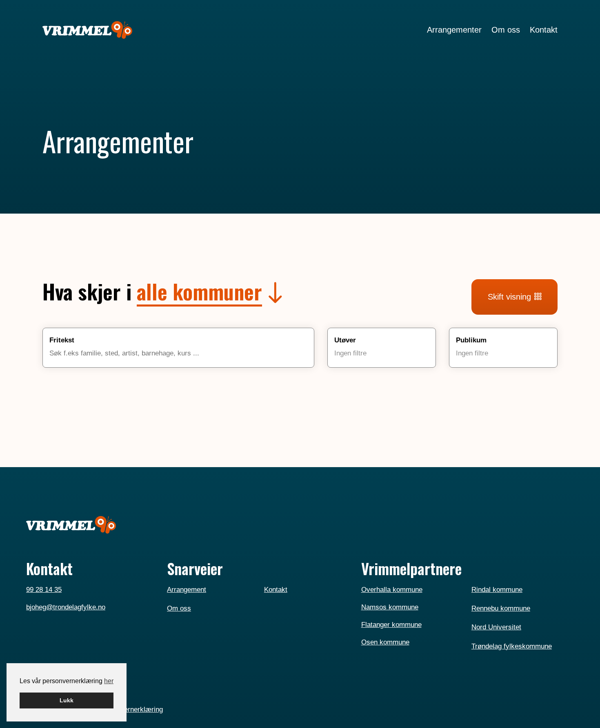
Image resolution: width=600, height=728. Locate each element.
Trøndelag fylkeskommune (511, 646)
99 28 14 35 (44, 589)
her (108, 680)
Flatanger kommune (391, 624)
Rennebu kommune (500, 608)
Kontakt (275, 589)
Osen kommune (385, 642)
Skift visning (509, 296)
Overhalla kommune (391, 589)
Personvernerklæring (131, 709)
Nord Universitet (496, 627)
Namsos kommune (389, 607)
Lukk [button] (66, 700)
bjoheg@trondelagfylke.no (65, 607)
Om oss (179, 608)
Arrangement (186, 589)
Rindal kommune (496, 589)
